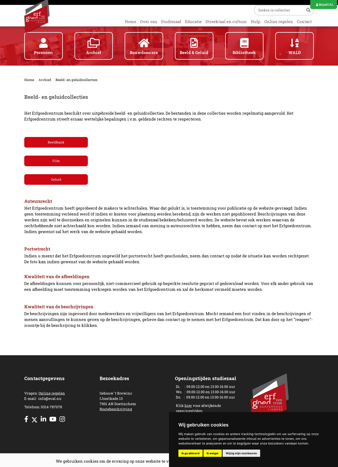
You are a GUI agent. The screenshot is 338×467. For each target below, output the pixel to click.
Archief (45, 80)
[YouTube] (52, 419)
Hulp (255, 21)
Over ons (148, 21)
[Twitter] (34, 419)
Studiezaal (171, 21)
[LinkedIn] (43, 419)
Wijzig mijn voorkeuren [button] (241, 453)
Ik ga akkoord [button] (191, 453)
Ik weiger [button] (213, 453)
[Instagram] (62, 419)
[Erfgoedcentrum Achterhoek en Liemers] (43, 16)
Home (130, 21)
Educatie (193, 21)
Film (56, 161)
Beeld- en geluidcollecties (76, 80)
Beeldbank (56, 142)
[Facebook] (26, 419)
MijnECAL (325, 4)
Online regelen (278, 21)
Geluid (56, 179)
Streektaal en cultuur (226, 21)
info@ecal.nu (49, 398)
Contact (304, 21)
